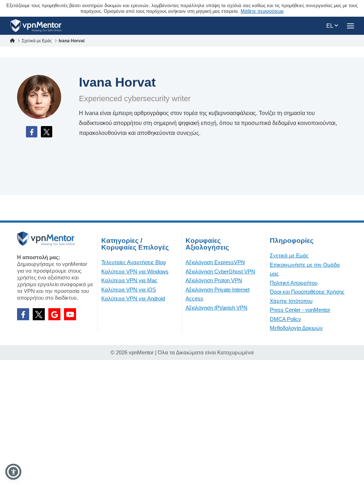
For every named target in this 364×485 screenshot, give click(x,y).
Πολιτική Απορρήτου (293, 283)
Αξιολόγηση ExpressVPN (215, 262)
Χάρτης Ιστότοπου (291, 301)
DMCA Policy (285, 319)
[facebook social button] (23, 314)
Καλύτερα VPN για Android (133, 298)
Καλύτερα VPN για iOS (128, 290)
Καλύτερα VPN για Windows (134, 271)
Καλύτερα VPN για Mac (129, 280)
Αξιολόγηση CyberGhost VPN (220, 271)
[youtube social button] (70, 314)
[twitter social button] (39, 314)
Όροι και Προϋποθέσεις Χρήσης (307, 292)
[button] (13, 471)
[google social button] (54, 314)
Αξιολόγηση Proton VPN (214, 280)
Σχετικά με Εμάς (289, 255)
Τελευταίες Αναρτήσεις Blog (133, 262)
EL (330, 26)
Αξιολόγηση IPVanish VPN (216, 308)
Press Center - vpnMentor (300, 310)
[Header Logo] (36, 25)
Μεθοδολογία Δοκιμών (296, 328)
